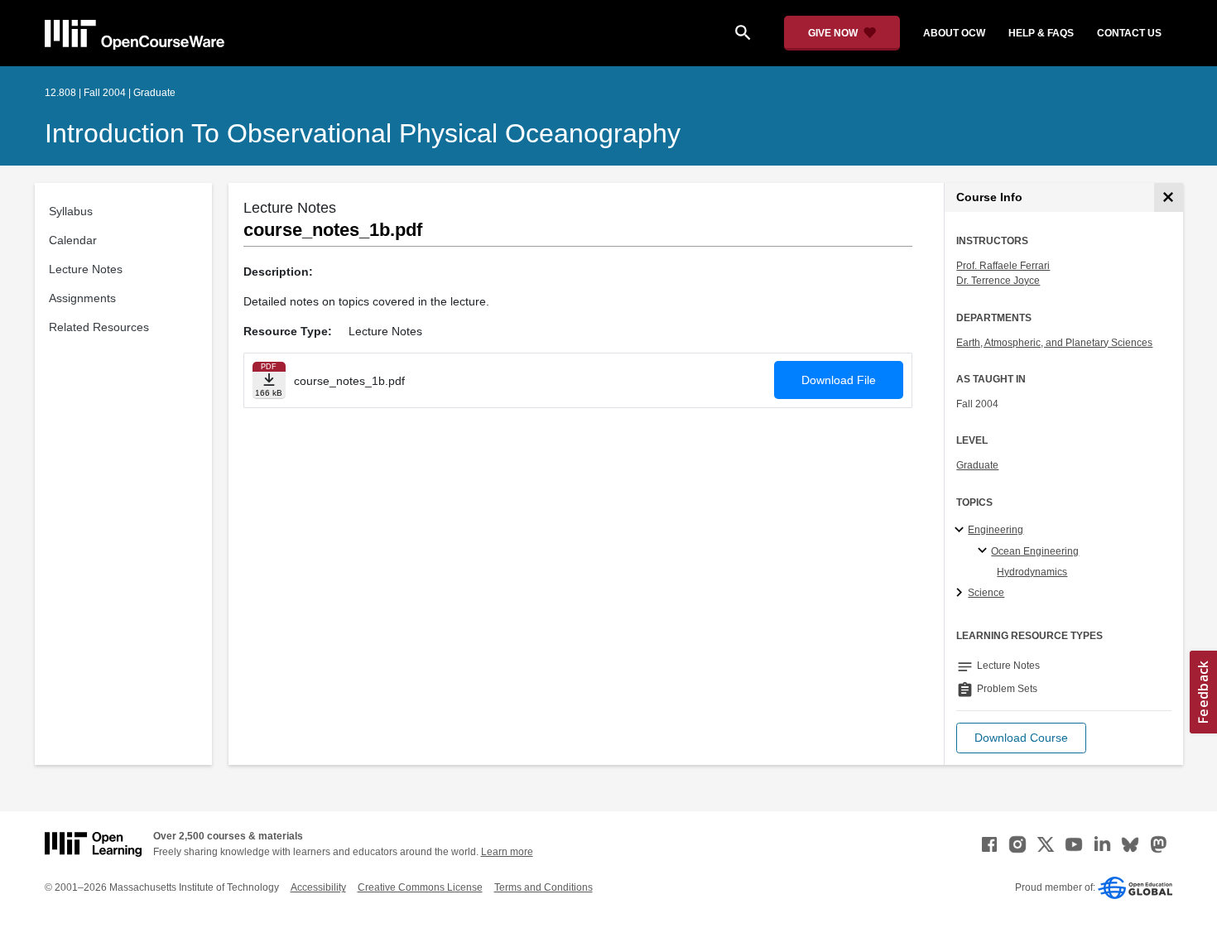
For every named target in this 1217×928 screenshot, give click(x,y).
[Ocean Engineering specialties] (985, 551)
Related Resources (99, 327)
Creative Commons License (420, 887)
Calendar (73, 240)
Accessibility (318, 887)
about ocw (954, 33)
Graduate (977, 465)
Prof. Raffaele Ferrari (1003, 266)
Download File (838, 380)
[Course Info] (1168, 197)
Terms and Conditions (543, 887)
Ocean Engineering (1035, 551)
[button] (1021, 738)
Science (986, 593)
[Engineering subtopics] (961, 530)
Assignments (82, 298)
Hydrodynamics (1032, 572)
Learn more (507, 852)
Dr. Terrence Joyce (998, 280)
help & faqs (1041, 33)
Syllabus (71, 211)
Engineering (995, 530)
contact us (1129, 33)
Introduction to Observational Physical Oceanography (363, 133)
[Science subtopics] (961, 593)
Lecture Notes (86, 269)
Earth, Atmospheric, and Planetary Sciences (1054, 343)
